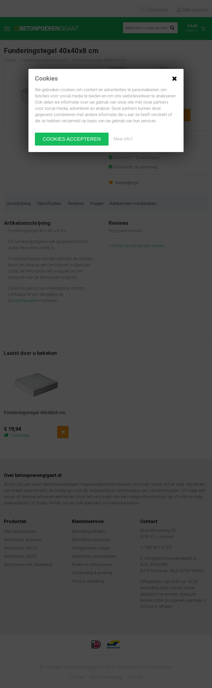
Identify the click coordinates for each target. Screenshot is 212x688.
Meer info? (123, 139)
